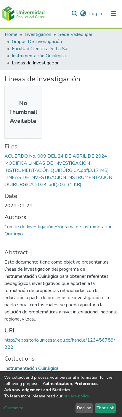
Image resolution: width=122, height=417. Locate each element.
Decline (84, 408)
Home (11, 34)
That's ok (105, 408)
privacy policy (76, 396)
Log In (96, 13)
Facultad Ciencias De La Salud (41, 48)
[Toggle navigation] (113, 14)
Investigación (38, 34)
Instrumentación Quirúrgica (39, 56)
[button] (83, 13)
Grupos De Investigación (37, 41)
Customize (13, 408)
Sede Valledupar (75, 34)
